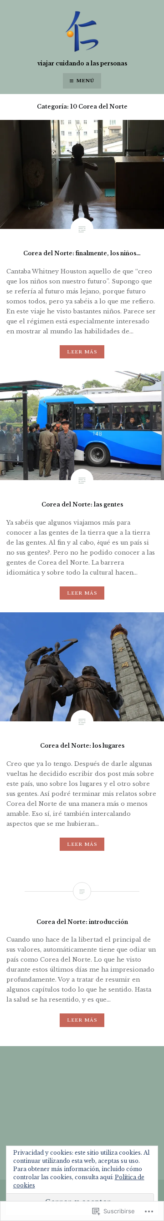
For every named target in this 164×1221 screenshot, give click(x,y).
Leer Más (82, 352)
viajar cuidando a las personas (82, 63)
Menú (85, 81)
